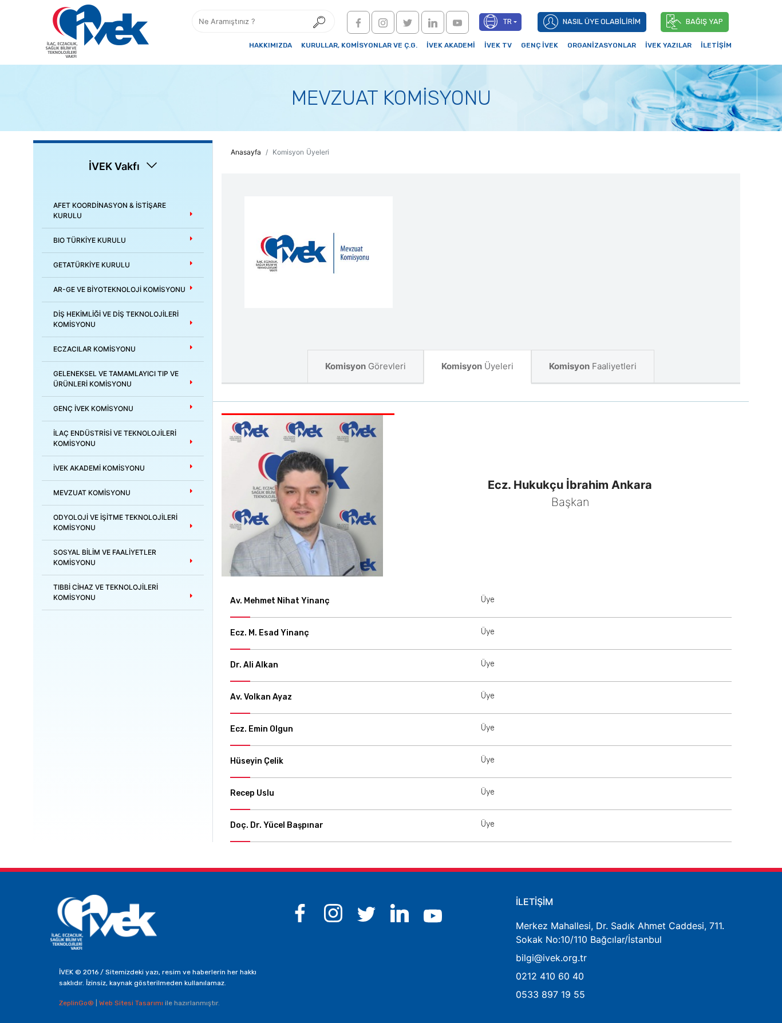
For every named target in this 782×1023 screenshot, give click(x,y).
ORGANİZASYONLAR (601, 45)
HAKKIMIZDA (270, 45)
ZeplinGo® (77, 1003)
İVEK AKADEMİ (450, 45)
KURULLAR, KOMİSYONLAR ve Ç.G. (359, 45)
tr (507, 21)
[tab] (123, 210)
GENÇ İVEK (539, 45)
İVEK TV (498, 45)
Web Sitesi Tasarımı (132, 1003)
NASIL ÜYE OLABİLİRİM (602, 21)
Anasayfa (246, 152)
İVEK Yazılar (668, 45)
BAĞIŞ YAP (704, 21)
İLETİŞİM (716, 45)
